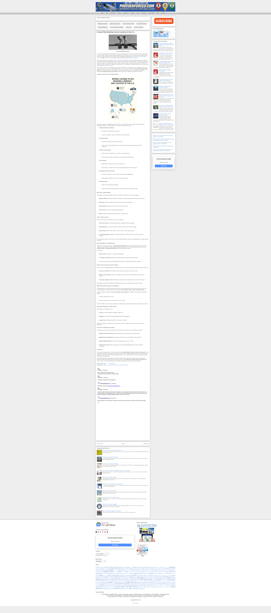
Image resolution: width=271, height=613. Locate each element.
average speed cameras (108, 585)
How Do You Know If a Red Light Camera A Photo (113, 484)
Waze (166, 583)
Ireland (157, 573)
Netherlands (145, 576)
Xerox (168, 583)
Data (158, 12)
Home (123, 443)
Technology (151, 12)
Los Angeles (134, 575)
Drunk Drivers (145, 570)
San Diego (154, 579)
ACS (102, 567)
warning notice (142, 588)
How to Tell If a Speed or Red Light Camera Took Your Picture (166, 106)
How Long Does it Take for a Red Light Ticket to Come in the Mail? (116, 470)
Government (99, 573)
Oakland (104, 578)
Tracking (124, 582)
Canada (102, 568)
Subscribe (113, 12)
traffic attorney (117, 588)
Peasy (122, 578)
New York (165, 576)
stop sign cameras (105, 588)
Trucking (173, 582)
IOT (140, 573)
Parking (112, 578)
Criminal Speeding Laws (103, 27)
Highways (132, 573)
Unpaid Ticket (104, 583)
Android (121, 567)
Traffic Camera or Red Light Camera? (110, 457)
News (174, 576)
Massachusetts (98, 576)
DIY (163, 568)
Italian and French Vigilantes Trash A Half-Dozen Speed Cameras (162, 150)
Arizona (128, 567)
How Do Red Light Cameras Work (109, 490)
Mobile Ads (112, 576)
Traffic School (152, 582)
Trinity (171, 582)
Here (116, 573)
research (148, 586)
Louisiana (145, 575)
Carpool (106, 568)
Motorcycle (121, 576)
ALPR (106, 567)
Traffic (120, 365)
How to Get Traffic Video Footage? (110, 504)
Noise (97, 578)
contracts (127, 585)
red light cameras (132, 586)
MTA (149, 575)
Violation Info (132, 583)
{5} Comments (112, 363)
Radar (161, 578)
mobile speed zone (110, 586)
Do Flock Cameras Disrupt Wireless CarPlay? (165, 114)
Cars (108, 568)
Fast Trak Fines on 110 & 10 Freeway (110, 463)
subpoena (112, 588)
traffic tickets (123, 588)
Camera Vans (98, 568)
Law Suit (97, 575)
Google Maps (171, 571)
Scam (168, 579)
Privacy (158, 578)
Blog (107, 12)
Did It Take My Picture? (142, 23)
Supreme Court (152, 580)
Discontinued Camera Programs (116, 27)
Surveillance (158, 580)
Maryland (173, 575)
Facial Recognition (169, 570)
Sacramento (133, 579)
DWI (170, 568)
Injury (145, 573)
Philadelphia (131, 578)
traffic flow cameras (109, 65)
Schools (171, 579)
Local (120, 575)
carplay (115, 585)
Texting (105, 582)
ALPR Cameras (113, 567)
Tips (114, 582)
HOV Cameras (109, 573)
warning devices (135, 588)
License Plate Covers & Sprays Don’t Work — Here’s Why (166, 53)
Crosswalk (156, 568)
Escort (159, 570)
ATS (118, 567)
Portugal (155, 578)
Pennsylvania (125, 578)
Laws (138, 12)
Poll (152, 578)
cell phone (119, 585)
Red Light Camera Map (102, 23)
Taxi (166, 580)
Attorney (135, 567)
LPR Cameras (115, 365)
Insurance (150, 573)
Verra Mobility (118, 583)
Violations (125, 12)
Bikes (162, 567)
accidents (101, 585)
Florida (126, 571)
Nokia (99, 578)
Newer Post (100, 443)
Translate (105, 555)
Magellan (159, 575)
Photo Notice (140, 578)
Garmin (146, 571)
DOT (166, 568)
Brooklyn (164, 567)
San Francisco (159, 579)
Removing (98, 579)
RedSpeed (173, 578)
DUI (168, 568)
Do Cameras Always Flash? (128, 23)
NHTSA (125, 576)
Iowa (155, 573)
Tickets (132, 12)
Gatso (149, 571)
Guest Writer (104, 573)
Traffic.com (157, 582)
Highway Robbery (127, 573)
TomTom (120, 582)
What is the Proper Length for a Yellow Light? (112, 510)
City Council (117, 568)
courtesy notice (133, 585)
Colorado (130, 568)
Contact (163, 12)
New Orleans (160, 576)
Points (145, 578)
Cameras (144, 12)
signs (167, 586)
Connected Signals (136, 568)
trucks (128, 588)
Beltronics (158, 567)
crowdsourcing (142, 585)
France (131, 571)
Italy (159, 573)
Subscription (146, 580)
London (123, 575)
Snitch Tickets (114, 580)
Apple (124, 567)
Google (166, 571)
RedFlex (169, 578)
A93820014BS (98, 567)
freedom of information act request (161, 585)
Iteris (161, 573)
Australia (139, 567)
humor (168, 585)
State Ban (134, 580)
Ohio (107, 578)
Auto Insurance (145, 567)
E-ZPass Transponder (138, 27)
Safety (142, 579)
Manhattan (169, 575)
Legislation (109, 575)
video (130, 588)
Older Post (146, 443)
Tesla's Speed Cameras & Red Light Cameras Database (166, 80)
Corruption (148, 568)
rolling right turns (154, 586)
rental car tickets (142, 586)
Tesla (100, 582)
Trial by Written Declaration (164, 582)
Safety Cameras (148, 579)
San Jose (164, 579)
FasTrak (101, 571)
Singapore (109, 580)
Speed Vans (129, 580)
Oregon (109, 578)
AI (104, 567)
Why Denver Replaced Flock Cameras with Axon (165, 87)
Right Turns (114, 579)
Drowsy (141, 570)
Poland (148, 578)
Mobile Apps (116, 576)
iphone (174, 585)
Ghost (159, 571)
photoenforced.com (142, 550)
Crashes (152, 568)
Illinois (142, 573)
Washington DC (161, 583)
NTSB (128, 576)
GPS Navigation (141, 571)
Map (102, 12)
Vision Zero (148, 583)
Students (142, 580)
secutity (160, 586)
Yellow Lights (172, 583)
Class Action (123, 568)
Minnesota (104, 576)
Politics (150, 578)
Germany (156, 571)
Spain (125, 580)
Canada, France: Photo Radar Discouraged (163, 146)
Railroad (164, 578)
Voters (151, 583)
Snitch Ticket (128, 27)
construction (123, 585)
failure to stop (152, 585)
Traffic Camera (125, 365)
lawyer (97, 586)
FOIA (164, 570)
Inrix (147, 573)
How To (136, 573)
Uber (100, 583)
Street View (138, 580)
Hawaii (114, 573)
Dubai (149, 570)
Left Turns (105, 575)
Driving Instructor (135, 570)
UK (98, 583)
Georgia (152, 571)
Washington (155, 583)
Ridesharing (109, 579)
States (119, 12)
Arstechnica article (134, 57)
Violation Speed (139, 583)
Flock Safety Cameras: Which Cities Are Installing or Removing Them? (166, 44)
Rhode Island (103, 579)
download (147, 585)
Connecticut (143, 568)
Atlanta (131, 567)
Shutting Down (104, 580)
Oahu (101, 578)
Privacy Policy (135, 603)
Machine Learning (154, 575)
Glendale (163, 571)
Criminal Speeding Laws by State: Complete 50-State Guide (166, 62)
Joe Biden (163, 573)
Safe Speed (138, 579)
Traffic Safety (146, 582)
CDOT (168, 567)
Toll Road (117, 582)
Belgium (155, 567)
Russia (129, 579)
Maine (162, 575)
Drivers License (129, 570)
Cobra (127, 568)
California (172, 567)
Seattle (99, 580)
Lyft (147, 575)
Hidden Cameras (120, 573)
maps (104, 586)
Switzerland (163, 580)
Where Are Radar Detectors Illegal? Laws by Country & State (166, 124)
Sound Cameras (120, 580)
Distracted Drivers (121, 570)
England (155, 570)
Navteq (138, 576)
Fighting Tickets (108, 571)
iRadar (171, 585)
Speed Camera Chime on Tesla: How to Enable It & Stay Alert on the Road (166, 96)
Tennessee (97, 582)
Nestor (141, 576)
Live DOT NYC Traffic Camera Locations (111, 497)
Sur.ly (144, 553)
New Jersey (150, 576)
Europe (161, 570)
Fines (119, 571)
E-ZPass (152, 570)
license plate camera (116, 60)
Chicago (112, 568)
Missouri (107, 576)
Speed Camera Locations (115, 23)
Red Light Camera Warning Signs (109, 477)
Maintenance (165, 575)
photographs (117, 586)
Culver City (160, 568)
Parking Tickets (117, 578)
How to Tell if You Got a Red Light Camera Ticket (113, 450)
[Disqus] (123, 385)
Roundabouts (125, 579)
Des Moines (116, 570)
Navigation (132, 576)
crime (137, 585)
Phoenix (135, 578)
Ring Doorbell (119, 579)
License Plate (109, 365)
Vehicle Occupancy (111, 583)
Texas (103, 582)
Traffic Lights (140, 582)
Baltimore (151, 567)
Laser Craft (173, 573)
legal (101, 586)
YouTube (97, 585)
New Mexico (155, 576)
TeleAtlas (173, 580)
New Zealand (170, 576)
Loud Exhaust (140, 575)
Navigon (135, 576)
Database (110, 570)
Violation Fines (126, 583)
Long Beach (128, 575)
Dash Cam (103, 570)
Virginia (143, 583)
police (123, 586)
